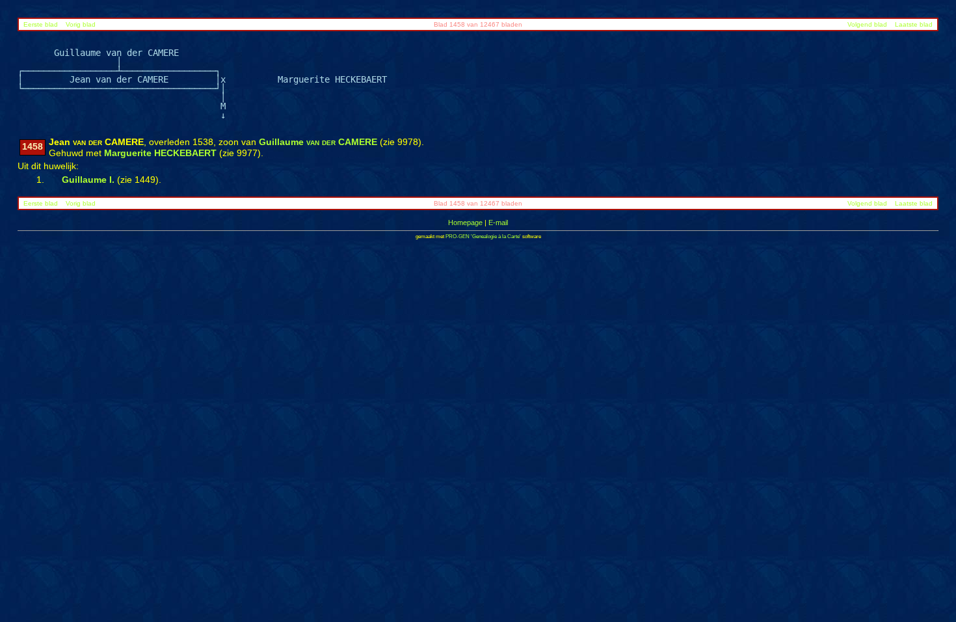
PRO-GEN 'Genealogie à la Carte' (483, 236)
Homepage (465, 222)
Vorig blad (81, 24)
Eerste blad (40, 24)
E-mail (498, 222)
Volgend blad (867, 24)
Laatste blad (914, 24)
